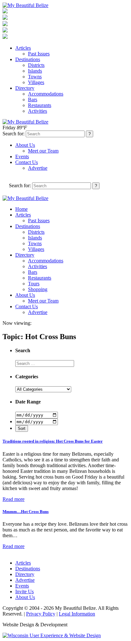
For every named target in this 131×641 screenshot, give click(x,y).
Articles (23, 48)
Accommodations (45, 93)
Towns (35, 76)
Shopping (37, 289)
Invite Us (24, 591)
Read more (13, 499)
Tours (33, 283)
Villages (36, 82)
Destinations (27, 59)
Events (22, 156)
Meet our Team (43, 150)
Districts (36, 65)
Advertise (37, 168)
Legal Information (77, 613)
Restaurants (39, 105)
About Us (25, 145)
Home (21, 209)
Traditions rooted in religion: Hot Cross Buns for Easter (53, 441)
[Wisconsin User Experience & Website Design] (52, 635)
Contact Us (26, 162)
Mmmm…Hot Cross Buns (26, 511)
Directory (24, 88)
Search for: (13, 133)
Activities (37, 111)
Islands (35, 71)
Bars (32, 99)
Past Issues (39, 53)
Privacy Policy (40, 613)
